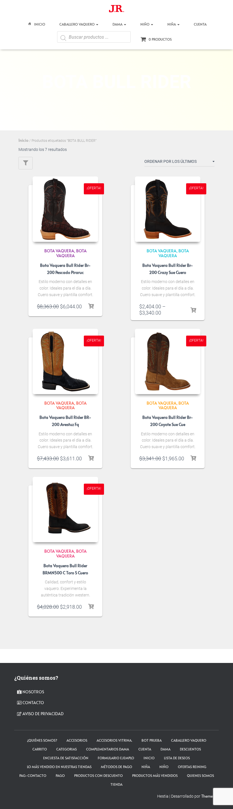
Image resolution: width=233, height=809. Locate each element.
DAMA (118, 24)
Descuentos (190, 749)
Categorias (66, 749)
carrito (39, 749)
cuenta (144, 749)
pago (60, 775)
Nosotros (33, 691)
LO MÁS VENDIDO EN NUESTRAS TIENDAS (59, 766)
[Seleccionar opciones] (91, 306)
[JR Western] (116, 10)
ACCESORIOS (76, 740)
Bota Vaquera (71, 253)
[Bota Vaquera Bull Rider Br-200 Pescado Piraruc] (65, 209)
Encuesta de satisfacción (65, 758)
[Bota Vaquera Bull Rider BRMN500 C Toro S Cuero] (65, 509)
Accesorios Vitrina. (114, 740)
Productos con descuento (98, 775)
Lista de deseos (177, 758)
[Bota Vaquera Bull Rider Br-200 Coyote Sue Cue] (167, 361)
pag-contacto (32, 775)
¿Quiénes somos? (42, 740)
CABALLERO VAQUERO (77, 24)
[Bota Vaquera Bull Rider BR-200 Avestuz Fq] (65, 361)
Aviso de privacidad (43, 713)
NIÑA (172, 24)
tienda (116, 784)
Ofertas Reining (192, 766)
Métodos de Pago (116, 766)
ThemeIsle (210, 796)
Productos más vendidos (155, 775)
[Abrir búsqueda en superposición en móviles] (94, 39)
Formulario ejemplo (116, 758)
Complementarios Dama (107, 749)
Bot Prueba (152, 740)
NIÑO (145, 24)
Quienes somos (200, 775)
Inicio (39, 24)
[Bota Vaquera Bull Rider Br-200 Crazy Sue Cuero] (167, 209)
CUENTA (200, 24)
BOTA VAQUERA (59, 250)
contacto (33, 702)
